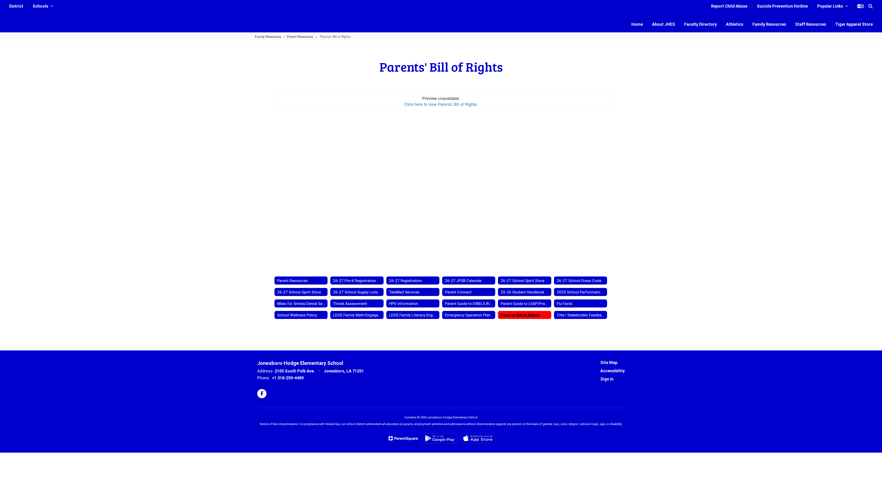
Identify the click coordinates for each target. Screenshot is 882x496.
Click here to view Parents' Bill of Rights (440, 104)
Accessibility (612, 370)
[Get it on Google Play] (440, 438)
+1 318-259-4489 (288, 377)
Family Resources (268, 36)
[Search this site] (870, 6)
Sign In (606, 379)
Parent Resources (300, 36)
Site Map (608, 362)
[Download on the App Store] (478, 438)
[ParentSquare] (403, 438)
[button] (43, 6)
